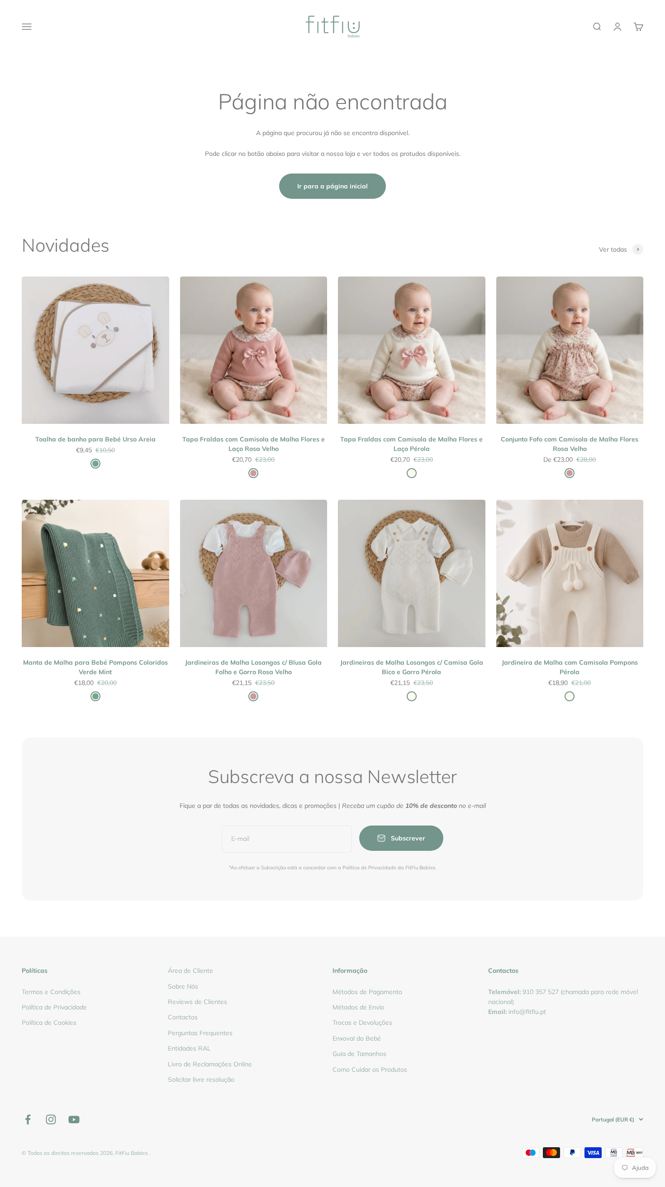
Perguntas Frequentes (200, 1033)
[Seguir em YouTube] (74, 1119)
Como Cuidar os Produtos (369, 1069)
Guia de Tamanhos (359, 1054)
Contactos (183, 1017)
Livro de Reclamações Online (210, 1064)
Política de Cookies (49, 1022)
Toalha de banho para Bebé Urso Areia (95, 439)
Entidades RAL (189, 1048)
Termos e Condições (51, 992)
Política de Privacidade (54, 1007)
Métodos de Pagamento (367, 992)
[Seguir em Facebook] (28, 1119)
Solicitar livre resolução (201, 1079)
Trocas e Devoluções (362, 1022)
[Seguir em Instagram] (51, 1119)
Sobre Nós (183, 986)
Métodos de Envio (358, 1007)
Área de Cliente (190, 970)
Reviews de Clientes (197, 1002)
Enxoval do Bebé (356, 1038)
